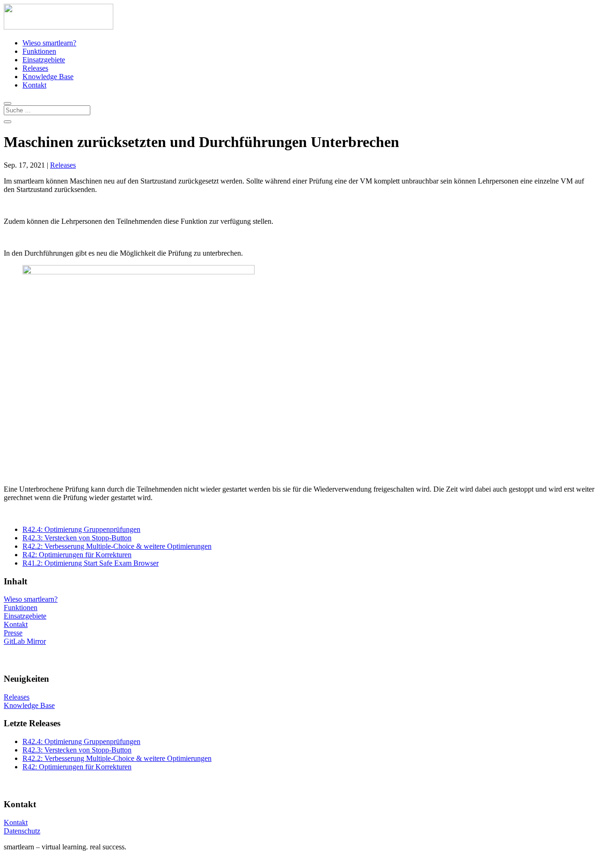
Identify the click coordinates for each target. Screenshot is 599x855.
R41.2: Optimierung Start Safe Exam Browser (90, 563)
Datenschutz (22, 831)
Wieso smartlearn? (49, 43)
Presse (13, 633)
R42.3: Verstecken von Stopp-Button (76, 538)
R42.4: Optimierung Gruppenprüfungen (81, 529)
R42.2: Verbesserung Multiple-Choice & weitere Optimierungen (117, 546)
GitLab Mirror (25, 641)
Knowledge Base (47, 77)
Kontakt (34, 85)
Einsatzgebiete (43, 60)
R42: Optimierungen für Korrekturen (76, 555)
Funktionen (39, 51)
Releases (35, 68)
